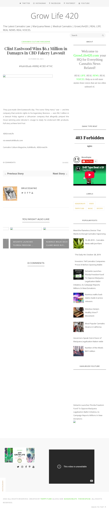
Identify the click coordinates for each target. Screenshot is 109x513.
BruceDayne (29, 188)
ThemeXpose (84, 499)
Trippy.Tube (79, 208)
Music (90, 208)
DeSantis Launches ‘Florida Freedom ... (17, 243)
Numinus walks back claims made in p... (50, 243)
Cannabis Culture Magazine (36, 42)
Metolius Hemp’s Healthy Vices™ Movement (92, 312)
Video (91, 203)
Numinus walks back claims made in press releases (94, 298)
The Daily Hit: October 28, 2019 (88, 254)
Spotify (100, 208)
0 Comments (9, 162)
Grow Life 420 (54, 15)
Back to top (98, 507)
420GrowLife (80, 203)
